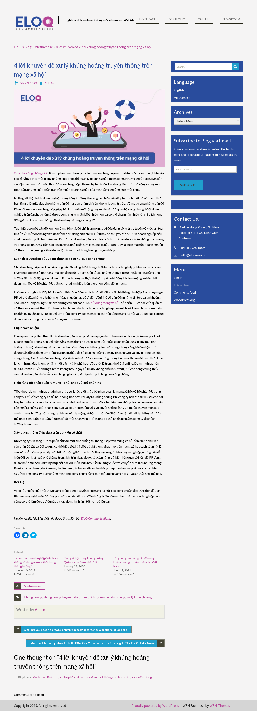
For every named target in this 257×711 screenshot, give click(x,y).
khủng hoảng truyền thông (61, 597)
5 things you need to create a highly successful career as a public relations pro (75, 629)
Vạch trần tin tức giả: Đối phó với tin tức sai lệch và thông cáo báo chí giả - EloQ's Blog (92, 677)
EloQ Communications (95, 518)
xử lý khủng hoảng (139, 597)
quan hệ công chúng (111, 597)
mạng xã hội (89, 597)
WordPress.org (184, 300)
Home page (147, 19)
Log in (178, 277)
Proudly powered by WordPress (155, 705)
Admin (49, 83)
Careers (204, 19)
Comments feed (185, 292)
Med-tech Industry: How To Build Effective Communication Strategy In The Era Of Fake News (92, 643)
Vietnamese (32, 586)
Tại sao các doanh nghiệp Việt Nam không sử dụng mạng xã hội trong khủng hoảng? (36, 562)
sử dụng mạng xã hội (105, 303)
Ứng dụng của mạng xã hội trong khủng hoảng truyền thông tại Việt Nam (135, 562)
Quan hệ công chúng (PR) (31, 173)
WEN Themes (220, 705)
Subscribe (188, 185)
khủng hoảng (33, 597)
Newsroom (231, 19)
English (179, 90)
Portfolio (176, 19)
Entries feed (182, 285)
